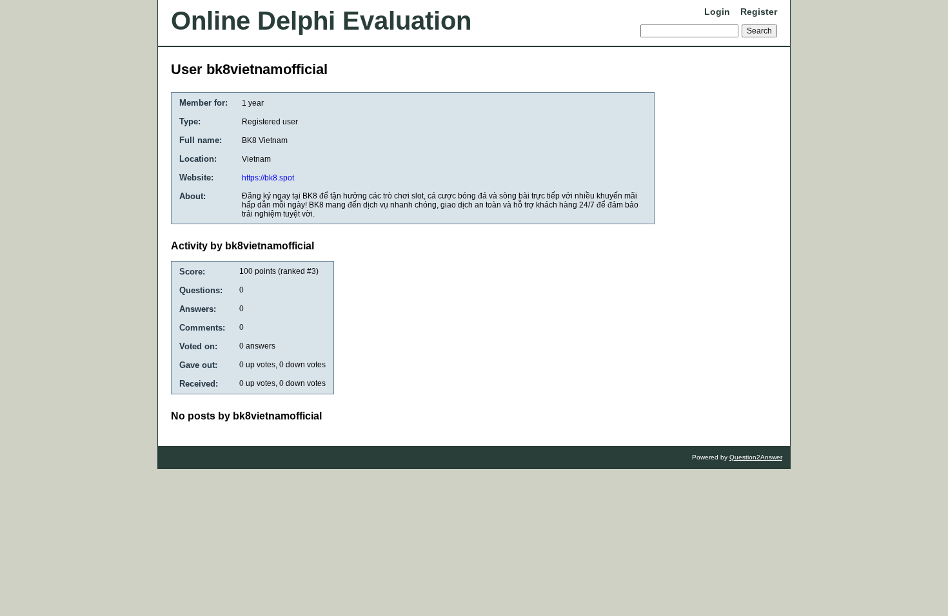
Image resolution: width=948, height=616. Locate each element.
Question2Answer (755, 457)
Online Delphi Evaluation (321, 20)
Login (717, 11)
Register (758, 11)
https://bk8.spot (268, 177)
